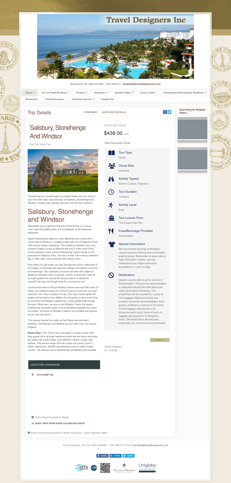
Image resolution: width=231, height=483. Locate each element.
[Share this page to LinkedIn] (115, 456)
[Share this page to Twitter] (169, 112)
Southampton (45, 374)
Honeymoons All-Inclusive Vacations (183, 92)
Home (29, 92)
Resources (31, 99)
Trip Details (39, 112)
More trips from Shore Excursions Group (60, 423)
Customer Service (81, 99)
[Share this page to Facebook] (165, 112)
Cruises (80, 92)
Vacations (99, 92)
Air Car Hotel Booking (54, 92)
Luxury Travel (147, 92)
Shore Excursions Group (117, 142)
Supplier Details (114, 112)
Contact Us (107, 99)
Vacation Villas (122, 92)
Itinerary (90, 112)
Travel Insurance (55, 99)
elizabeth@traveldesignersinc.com (142, 84)
